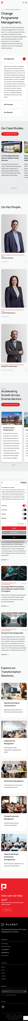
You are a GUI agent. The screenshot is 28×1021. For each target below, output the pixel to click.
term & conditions (12, 995)
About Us (3, 967)
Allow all (14, 528)
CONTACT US (7, 909)
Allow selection (14, 532)
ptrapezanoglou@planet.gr (7, 370)
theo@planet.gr (4, 261)
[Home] (2, 2)
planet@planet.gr (5, 952)
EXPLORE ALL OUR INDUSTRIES (11, 404)
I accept (9, 995)
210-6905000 (6, 949)
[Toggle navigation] (26, 2)
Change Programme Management (12, 9)
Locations (3, 976)
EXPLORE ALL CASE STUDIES (10, 133)
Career (2, 970)
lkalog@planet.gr (5, 316)
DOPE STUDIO (18, 1018)
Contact (3, 973)
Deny (14, 537)
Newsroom (3, 978)
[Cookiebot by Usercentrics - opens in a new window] (20, 483)
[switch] (24, 510)
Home (2, 9)
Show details (21, 523)
